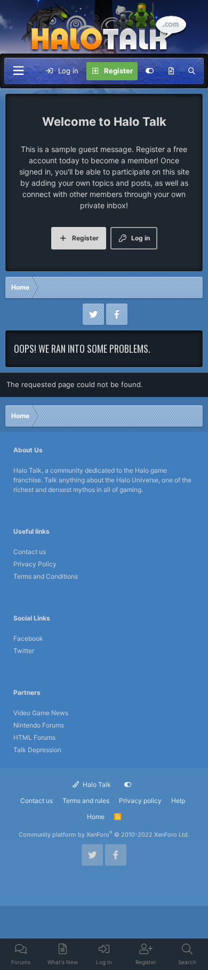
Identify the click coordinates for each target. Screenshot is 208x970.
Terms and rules (85, 801)
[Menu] (18, 71)
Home (96, 817)
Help (178, 801)
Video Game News (40, 713)
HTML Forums (34, 737)
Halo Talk (96, 784)
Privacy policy (140, 801)
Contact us (29, 552)
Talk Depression (37, 750)
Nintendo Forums (38, 725)
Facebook (28, 638)
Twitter (23, 651)
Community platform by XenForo (104, 834)
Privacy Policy (35, 564)
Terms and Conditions (45, 576)
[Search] (192, 71)
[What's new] (171, 71)
